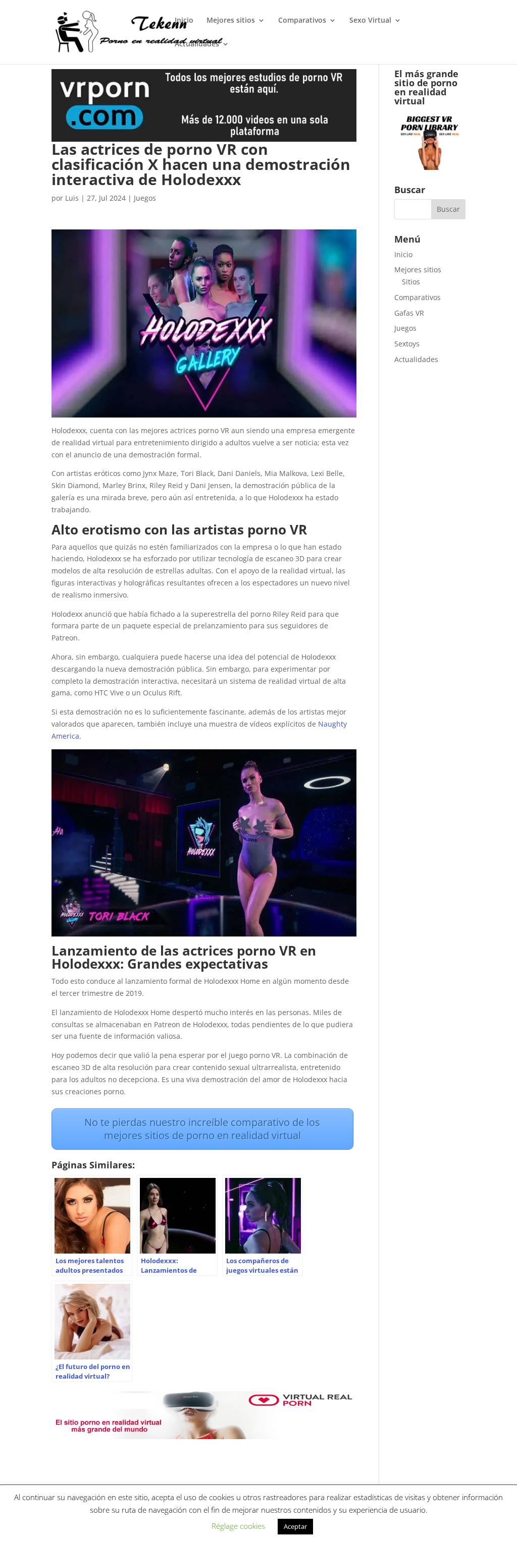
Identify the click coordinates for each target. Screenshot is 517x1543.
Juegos (145, 198)
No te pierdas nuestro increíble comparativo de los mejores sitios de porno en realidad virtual (202, 1128)
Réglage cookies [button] (238, 1526)
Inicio (184, 21)
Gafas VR (409, 313)
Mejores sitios (230, 21)
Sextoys (407, 343)
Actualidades (197, 44)
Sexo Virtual (370, 21)
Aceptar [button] (295, 1526)
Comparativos (302, 21)
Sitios (411, 281)
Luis (72, 198)
